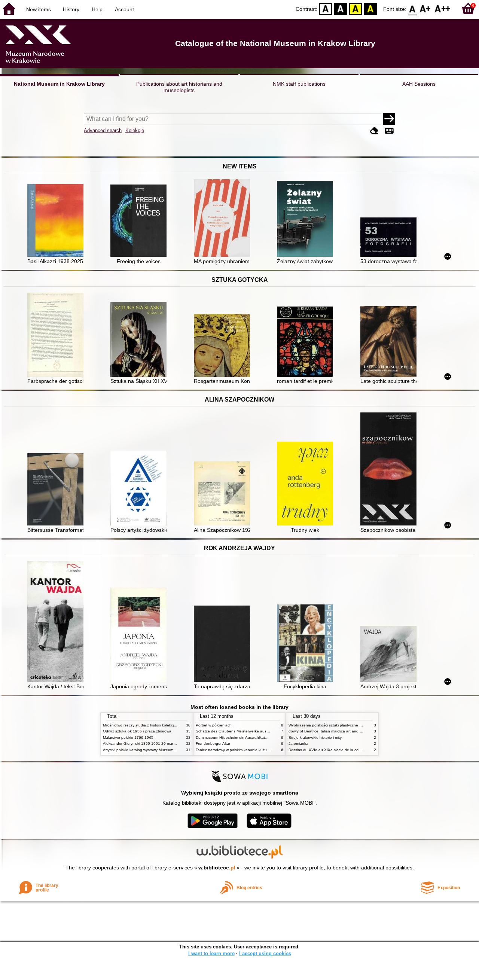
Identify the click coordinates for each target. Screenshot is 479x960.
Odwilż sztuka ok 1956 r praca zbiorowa (137, 731)
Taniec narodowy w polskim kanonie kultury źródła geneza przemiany (255, 750)
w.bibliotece (216, 868)
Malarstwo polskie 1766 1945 (128, 737)
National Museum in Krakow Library (59, 84)
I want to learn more (211, 953)
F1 (425, 8)
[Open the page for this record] (57, 221)
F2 (442, 8)
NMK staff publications (299, 84)
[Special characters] (389, 131)
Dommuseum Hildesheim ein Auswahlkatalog (234, 737)
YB (355, 8)
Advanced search (103, 130)
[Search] (389, 119)
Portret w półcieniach (214, 725)
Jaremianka (298, 743)
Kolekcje (134, 130)
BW (340, 8)
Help (97, 9)
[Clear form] (374, 131)
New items (38, 9)
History (71, 9)
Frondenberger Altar (213, 743)
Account (124, 9)
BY (370, 8)
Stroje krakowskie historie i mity (315, 737)
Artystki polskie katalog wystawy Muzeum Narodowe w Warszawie (159, 750)
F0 (412, 8)
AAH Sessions (419, 84)
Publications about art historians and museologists (179, 87)
